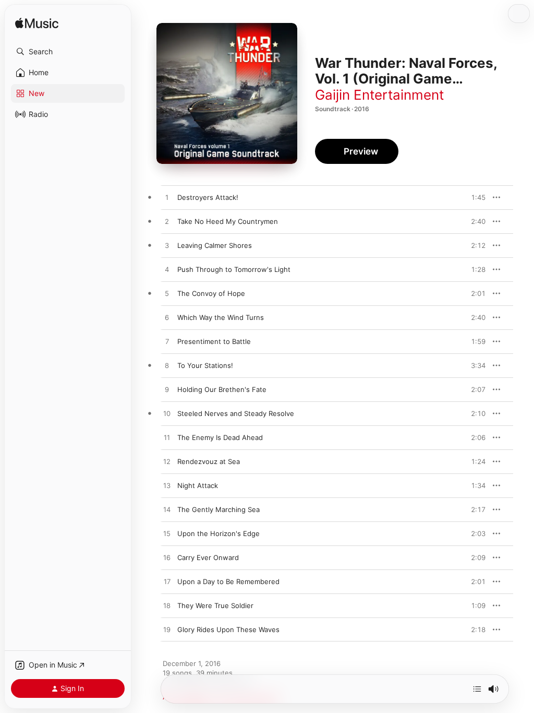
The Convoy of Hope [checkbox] (211, 293)
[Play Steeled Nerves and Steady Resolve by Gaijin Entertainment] (166, 414)
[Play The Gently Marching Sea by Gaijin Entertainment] (166, 510)
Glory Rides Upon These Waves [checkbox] (228, 629)
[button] (67, 52)
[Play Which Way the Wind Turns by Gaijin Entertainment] (166, 318)
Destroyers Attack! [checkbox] (207, 197)
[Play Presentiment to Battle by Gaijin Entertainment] (166, 342)
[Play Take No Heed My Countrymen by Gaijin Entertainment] (166, 222)
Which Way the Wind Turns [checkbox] (220, 317)
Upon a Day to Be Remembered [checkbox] (228, 581)
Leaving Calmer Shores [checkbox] (214, 245)
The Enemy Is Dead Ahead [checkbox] (220, 437)
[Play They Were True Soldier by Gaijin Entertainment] (166, 606)
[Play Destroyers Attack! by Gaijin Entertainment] (166, 198)
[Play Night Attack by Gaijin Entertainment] (166, 486)
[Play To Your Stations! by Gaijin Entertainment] (166, 366)
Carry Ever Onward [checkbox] (208, 557)
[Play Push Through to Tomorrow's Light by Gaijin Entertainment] (166, 270)
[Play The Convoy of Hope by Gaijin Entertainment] (166, 294)
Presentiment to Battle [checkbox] (214, 341)
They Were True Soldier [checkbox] (215, 605)
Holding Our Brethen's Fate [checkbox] (221, 389)
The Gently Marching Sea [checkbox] (218, 509)
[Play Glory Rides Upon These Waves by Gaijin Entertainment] (166, 630)
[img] (36, 24)
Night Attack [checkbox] (197, 485)
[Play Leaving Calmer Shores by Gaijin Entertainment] (166, 246)
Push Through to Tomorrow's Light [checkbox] (233, 269)
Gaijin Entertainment (379, 95)
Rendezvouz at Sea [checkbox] (208, 461)
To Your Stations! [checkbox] (205, 365)
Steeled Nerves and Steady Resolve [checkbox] (235, 413)
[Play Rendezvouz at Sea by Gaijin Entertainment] (166, 462)
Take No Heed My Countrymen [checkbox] (227, 221)
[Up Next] (477, 689)
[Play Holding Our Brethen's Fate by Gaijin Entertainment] (166, 390)
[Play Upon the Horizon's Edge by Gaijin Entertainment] (166, 534)
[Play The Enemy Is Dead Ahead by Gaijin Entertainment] (166, 438)
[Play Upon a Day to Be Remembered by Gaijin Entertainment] (166, 582)
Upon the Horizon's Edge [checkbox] (218, 533)
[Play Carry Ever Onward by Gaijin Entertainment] (166, 558)
